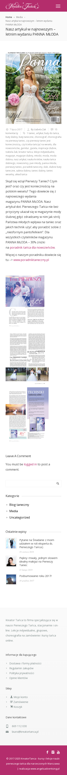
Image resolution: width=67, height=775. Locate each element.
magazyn (10, 155)
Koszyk (17, 707)
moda (46, 155)
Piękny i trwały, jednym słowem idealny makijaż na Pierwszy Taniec (38, 561)
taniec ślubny (38, 170)
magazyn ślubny (24, 155)
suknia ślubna (23, 170)
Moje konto (20, 697)
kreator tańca (26, 152)
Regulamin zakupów (21, 668)
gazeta (33, 148)
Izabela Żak (11, 152)
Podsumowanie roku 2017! (35, 576)
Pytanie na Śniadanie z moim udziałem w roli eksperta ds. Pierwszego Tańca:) (36, 543)
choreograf (41, 137)
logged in (30, 464)
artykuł (39, 133)
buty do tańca (51, 133)
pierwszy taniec (14, 166)
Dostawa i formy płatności (25, 663)
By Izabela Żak (38, 129)
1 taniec (31, 133)
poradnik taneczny (32, 166)
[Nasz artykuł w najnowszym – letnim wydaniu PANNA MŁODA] (33, 87)
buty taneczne (26, 137)
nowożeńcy (22, 163)
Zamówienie (20, 702)
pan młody (35, 163)
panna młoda (49, 163)
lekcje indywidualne (44, 152)
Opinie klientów (18, 678)
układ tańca (21, 174)
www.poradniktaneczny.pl (31, 260)
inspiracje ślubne (47, 148)
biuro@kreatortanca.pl (25, 731)
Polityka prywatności (21, 673)
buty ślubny (12, 137)
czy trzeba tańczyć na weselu (37, 144)
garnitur (25, 148)
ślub (46, 166)
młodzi (38, 155)
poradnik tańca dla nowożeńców (32, 247)
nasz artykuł (20, 159)
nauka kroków (34, 159)
